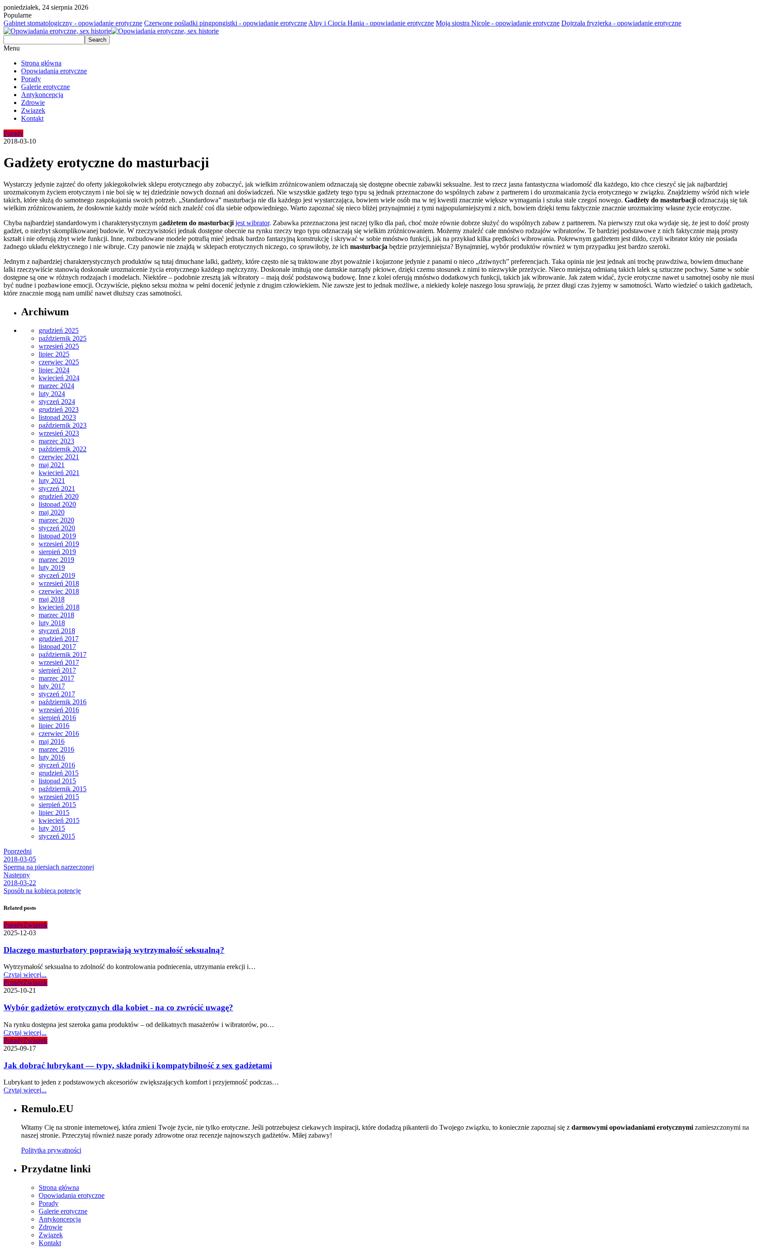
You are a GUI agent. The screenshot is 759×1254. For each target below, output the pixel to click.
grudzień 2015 (59, 773)
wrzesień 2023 (59, 433)
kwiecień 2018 (59, 607)
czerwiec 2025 (59, 362)
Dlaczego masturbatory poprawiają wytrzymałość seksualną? (114, 950)
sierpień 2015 (57, 804)
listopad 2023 (57, 417)
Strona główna (41, 63)
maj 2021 (52, 464)
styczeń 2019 (57, 575)
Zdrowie (33, 102)
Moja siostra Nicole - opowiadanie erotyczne (498, 23)
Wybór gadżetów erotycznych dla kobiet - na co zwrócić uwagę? (118, 1007)
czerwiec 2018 (59, 591)
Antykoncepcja (42, 94)
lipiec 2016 (54, 725)
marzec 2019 (56, 559)
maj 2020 (52, 512)
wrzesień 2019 (59, 544)
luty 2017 (52, 686)
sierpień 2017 (57, 670)
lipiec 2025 (54, 354)
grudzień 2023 (59, 409)
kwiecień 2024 (59, 378)
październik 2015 (63, 789)
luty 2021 (52, 480)
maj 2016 (52, 741)
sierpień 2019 (57, 551)
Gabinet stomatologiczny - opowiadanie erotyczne (73, 23)
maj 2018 (52, 599)
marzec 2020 (56, 520)
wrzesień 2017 (59, 662)
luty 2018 (52, 623)
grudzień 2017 (59, 638)
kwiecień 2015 (59, 820)
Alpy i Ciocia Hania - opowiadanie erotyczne (371, 23)
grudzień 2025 (59, 330)
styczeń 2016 (57, 765)
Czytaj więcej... (25, 974)
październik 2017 (63, 654)
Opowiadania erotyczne (54, 71)
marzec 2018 (56, 615)
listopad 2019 (57, 536)
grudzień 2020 (59, 496)
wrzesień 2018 (59, 583)
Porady (31, 79)
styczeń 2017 (57, 694)
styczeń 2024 (57, 401)
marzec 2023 (56, 441)
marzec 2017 (56, 678)
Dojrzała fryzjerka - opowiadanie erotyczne (621, 23)
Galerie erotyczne (45, 86)
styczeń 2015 (57, 836)
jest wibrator (252, 223)
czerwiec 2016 (59, 733)
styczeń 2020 (57, 528)
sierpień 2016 (57, 717)
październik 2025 (63, 338)
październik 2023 (63, 425)
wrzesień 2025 (59, 346)
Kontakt (32, 118)
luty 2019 (52, 567)
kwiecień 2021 (59, 472)
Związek (33, 110)
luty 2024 (52, 393)
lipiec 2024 (54, 370)
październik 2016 (63, 702)
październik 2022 (63, 449)
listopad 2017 (57, 646)
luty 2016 (52, 757)
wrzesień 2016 (59, 709)
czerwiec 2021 (59, 457)
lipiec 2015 (54, 812)
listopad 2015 (57, 781)
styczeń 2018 (57, 630)
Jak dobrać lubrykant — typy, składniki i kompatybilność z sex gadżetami (138, 1065)
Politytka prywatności (51, 1150)
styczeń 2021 (57, 488)
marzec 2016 (56, 749)
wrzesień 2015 (59, 796)
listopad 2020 (57, 504)
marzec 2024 (56, 385)
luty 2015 (52, 828)
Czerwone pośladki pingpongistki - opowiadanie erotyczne (225, 23)
